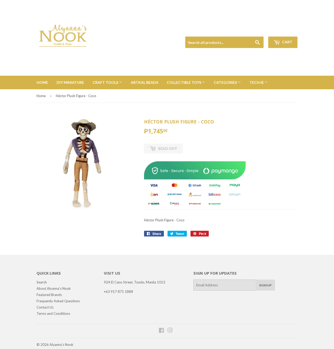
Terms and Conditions (53, 313)
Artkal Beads (144, 82)
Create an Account (284, 30)
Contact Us (45, 307)
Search (42, 282)
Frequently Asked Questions (58, 301)
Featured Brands (49, 295)
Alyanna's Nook (61, 344)
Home (42, 82)
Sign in (261, 30)
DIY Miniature (70, 82)
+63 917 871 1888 (118, 291)
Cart (286, 42)
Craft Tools (106, 82)
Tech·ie (257, 82)
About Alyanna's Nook (54, 288)
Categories (226, 82)
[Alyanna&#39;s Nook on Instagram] (170, 331)
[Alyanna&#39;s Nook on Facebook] (161, 331)
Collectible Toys (184, 82)
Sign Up (265, 285)
